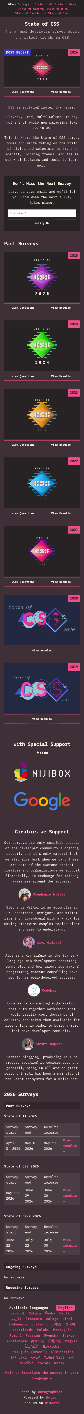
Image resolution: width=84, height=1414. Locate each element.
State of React (59, 13)
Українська (17, 1341)
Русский (33, 1335)
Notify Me (42, 223)
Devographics (50, 1392)
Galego (52, 1319)
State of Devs (65, 4)
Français (34, 1319)
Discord (52, 1403)
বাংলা (71, 1357)
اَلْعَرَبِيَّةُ (32, 1346)
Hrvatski (51, 1346)
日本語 (56, 1324)
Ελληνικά (18, 1357)
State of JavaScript (30, 13)
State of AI (44, 4)
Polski (43, 1330)
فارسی (16, 1319)
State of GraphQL (31, 8)
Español (17, 1313)
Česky (50, 1313)
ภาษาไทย (26, 1363)
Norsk (59, 1363)
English (65, 1308)
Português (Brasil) (28, 1352)
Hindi (67, 1319)
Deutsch (66, 1313)
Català (35, 1313)
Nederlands (22, 1330)
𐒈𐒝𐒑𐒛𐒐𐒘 (44, 1363)
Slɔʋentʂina (62, 1352)
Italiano (39, 1324)
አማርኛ (35, 1357)
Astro (51, 1397)
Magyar (71, 1341)
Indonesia (18, 1324)
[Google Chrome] (42, 801)
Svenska (51, 1335)
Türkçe (68, 1335)
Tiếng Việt (54, 1357)
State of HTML (57, 8)
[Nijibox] (42, 772)
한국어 (70, 1324)
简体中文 (37, 1341)
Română (15, 1335)
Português (62, 1330)
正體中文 (54, 1341)
